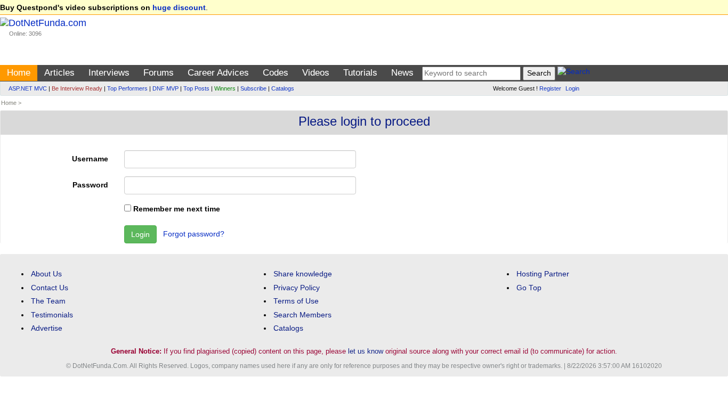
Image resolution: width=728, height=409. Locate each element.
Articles (59, 73)
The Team (48, 301)
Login (572, 88)
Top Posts (196, 88)
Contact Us (49, 288)
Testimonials (52, 315)
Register (550, 88)
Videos (315, 73)
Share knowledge (302, 274)
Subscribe (253, 88)
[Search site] (573, 73)
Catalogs (282, 88)
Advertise (46, 328)
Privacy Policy (296, 288)
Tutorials (360, 73)
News (402, 73)
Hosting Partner (542, 274)
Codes (275, 73)
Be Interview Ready (77, 88)
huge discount (179, 8)
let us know (365, 351)
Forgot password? (193, 234)
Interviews (109, 73)
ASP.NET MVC (28, 88)
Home (18, 73)
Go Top (528, 288)
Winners (225, 88)
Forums (158, 73)
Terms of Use (296, 301)
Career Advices (218, 73)
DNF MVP (165, 88)
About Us (46, 274)
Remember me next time (175, 209)
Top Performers (127, 88)
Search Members (302, 315)
